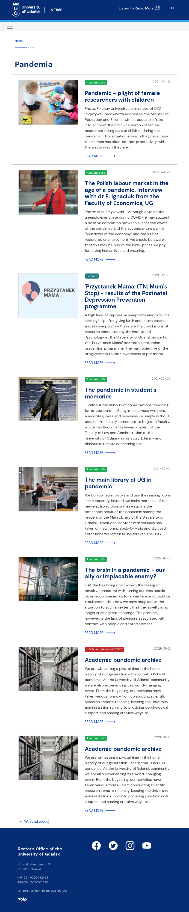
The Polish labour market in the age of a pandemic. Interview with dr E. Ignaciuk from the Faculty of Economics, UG (126, 193)
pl (173, 8)
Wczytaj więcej (36, 821)
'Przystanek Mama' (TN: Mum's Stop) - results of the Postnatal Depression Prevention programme (126, 296)
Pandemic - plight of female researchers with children (122, 96)
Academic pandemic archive (123, 659)
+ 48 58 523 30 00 (52, 890)
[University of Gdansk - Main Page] (26, 10)
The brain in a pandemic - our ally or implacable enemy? (125, 573)
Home (19, 41)
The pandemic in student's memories (120, 393)
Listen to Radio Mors (136, 8)
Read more (94, 156)
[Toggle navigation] (9, 26)
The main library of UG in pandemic (118, 483)
